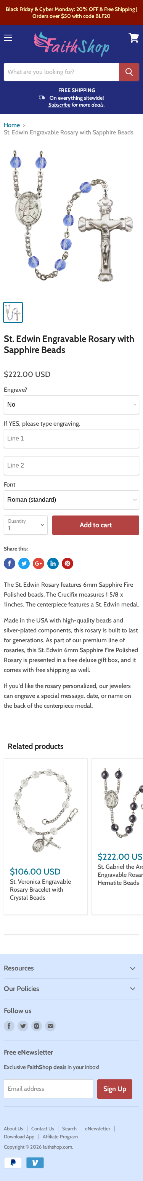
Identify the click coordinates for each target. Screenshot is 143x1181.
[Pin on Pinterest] (67, 563)
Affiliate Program (60, 1136)
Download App (19, 1136)
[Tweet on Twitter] (24, 563)
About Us (13, 1128)
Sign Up (114, 1089)
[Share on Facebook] (9, 563)
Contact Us (42, 1128)
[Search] (129, 72)
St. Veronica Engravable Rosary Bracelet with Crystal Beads (40, 889)
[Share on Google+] (38, 563)
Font (9, 484)
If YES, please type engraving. (42, 423)
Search (69, 1128)
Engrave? (15, 389)
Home (12, 125)
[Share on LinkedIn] (53, 563)
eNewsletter (97, 1128)
